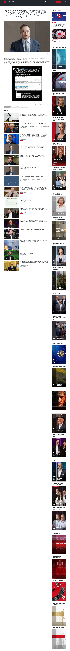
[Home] (5, 2)
